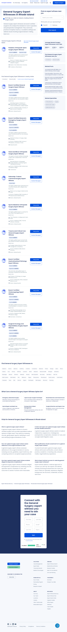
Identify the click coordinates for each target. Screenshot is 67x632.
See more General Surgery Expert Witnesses (31, 41)
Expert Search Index (51, 598)
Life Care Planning (51, 572)
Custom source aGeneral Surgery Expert (26, 79)
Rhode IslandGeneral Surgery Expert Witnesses (41, 483)
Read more (6, 34)
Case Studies (50, 606)
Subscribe (11, 577)
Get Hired (49, 579)
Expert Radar (36, 566)
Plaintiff (45, 25)
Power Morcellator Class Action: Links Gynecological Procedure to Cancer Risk (54, 74)
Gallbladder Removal (50, 107)
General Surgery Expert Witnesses (22, 483)
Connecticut (4, 79)
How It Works (36, 579)
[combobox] (42, 17)
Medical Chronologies (38, 570)
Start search (52, 30)
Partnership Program (38, 582)
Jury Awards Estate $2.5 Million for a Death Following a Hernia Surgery (53, 70)
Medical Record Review (52, 566)
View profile (36, 48)
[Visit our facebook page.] (8, 624)
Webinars (49, 604)
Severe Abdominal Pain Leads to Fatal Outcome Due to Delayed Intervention (54, 87)
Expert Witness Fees (51, 595)
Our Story (36, 593)
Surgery (56, 101)
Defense (54, 25)
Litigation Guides (51, 600)
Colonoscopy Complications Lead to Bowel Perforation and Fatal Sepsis (53, 83)
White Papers (50, 602)
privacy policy (30, 540)
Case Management (38, 563)
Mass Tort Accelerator (52, 570)
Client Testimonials (38, 602)
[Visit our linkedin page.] (13, 624)
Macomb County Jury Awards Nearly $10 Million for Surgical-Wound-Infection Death (54, 79)
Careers (35, 600)
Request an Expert (59, 2)
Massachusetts (12, 79)
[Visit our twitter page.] (10, 624)
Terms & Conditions (40, 626)
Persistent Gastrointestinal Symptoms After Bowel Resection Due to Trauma (53, 91)
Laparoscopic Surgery (50, 104)
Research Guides (51, 568)
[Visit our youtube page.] (15, 624)
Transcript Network (38, 568)
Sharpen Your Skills (51, 582)
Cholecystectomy (49, 101)
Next (33, 535)
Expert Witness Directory (7, 483)
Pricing (35, 584)
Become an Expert (13, 567)
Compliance (31, 626)
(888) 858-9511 (44, 1)
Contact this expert (36, 52)
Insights (49, 608)
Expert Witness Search (52, 563)
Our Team (36, 595)
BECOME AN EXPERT (34, 1)
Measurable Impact (38, 604)
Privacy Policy (23, 626)
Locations (36, 598)
